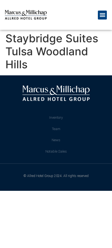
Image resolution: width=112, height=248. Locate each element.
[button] (102, 15)
